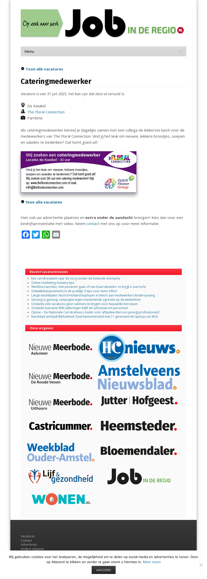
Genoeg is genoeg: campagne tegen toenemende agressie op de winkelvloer (86, 299)
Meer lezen (152, 562)
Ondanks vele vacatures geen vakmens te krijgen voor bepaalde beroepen (84, 304)
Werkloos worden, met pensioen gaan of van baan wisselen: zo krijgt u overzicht (88, 287)
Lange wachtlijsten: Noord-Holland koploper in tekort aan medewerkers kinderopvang (93, 295)
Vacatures (28, 536)
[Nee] (200, 564)
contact (93, 223)
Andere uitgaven (32, 549)
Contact (26, 540)
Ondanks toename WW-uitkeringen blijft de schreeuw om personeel (79, 308)
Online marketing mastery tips (52, 283)
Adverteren (29, 544)
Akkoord (103, 570)
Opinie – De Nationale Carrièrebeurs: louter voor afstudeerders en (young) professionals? (95, 312)
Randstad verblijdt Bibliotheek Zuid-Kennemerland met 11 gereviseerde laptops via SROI (94, 316)
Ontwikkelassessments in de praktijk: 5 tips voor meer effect (74, 291)
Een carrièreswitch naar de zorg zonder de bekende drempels (75, 278)
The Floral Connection (45, 111)
